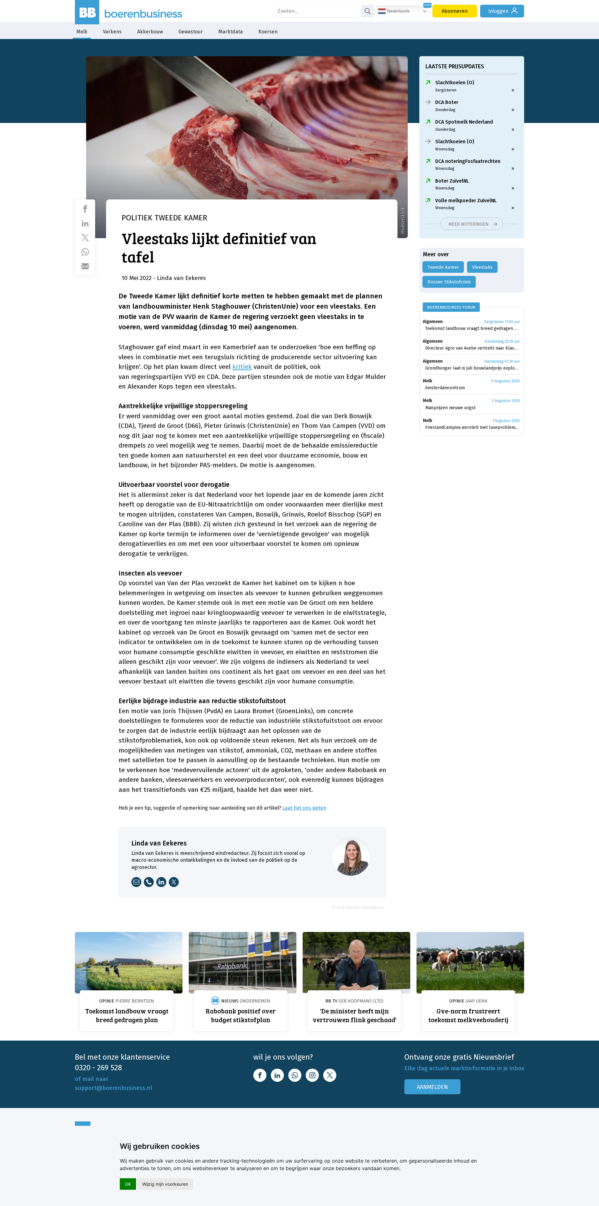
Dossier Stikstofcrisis (449, 282)
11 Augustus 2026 (505, 381)
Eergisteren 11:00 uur (502, 322)
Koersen (268, 32)
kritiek (242, 367)
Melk (81, 32)
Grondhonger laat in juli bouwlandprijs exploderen (472, 368)
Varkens (112, 32)
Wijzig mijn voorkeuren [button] (165, 1184)
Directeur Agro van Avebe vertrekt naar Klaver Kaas (472, 348)
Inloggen (498, 11)
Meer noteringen (468, 224)
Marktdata (230, 32)
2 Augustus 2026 (506, 401)
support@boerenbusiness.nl (113, 1087)
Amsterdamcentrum (445, 387)
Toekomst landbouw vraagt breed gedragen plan (472, 328)
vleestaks (482, 267)
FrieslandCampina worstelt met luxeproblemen (472, 427)
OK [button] (128, 1184)
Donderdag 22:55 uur (502, 341)
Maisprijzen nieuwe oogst (450, 407)
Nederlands (398, 10)
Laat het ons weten (304, 808)
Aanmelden (432, 1087)
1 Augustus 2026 (506, 421)
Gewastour (190, 32)
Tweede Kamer (443, 267)
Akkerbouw (150, 32)
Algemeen (433, 321)
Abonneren (455, 11)
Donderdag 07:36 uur (502, 361)
